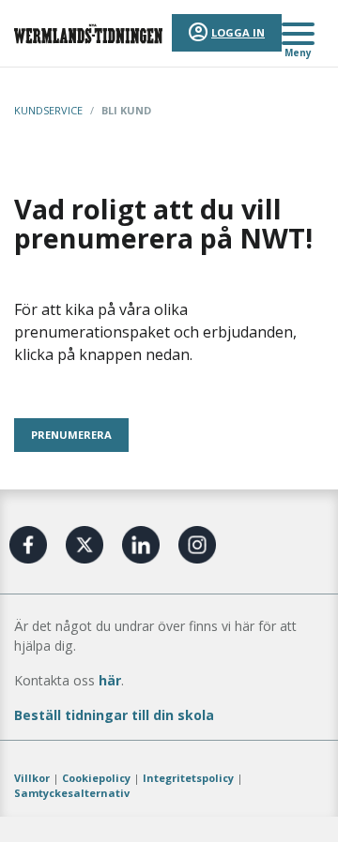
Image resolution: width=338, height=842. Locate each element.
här (110, 680)
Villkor (32, 778)
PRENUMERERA (71, 435)
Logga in (238, 32)
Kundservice (48, 110)
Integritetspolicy (188, 778)
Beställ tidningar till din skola (114, 715)
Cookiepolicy (96, 778)
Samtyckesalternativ (72, 793)
